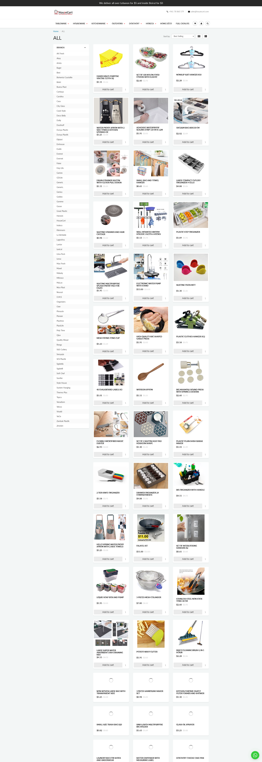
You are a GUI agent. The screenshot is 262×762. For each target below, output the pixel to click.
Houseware (79, 23)
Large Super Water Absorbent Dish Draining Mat (110, 652)
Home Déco (166, 23)
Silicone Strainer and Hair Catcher (110, 233)
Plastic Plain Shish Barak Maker (189, 442)
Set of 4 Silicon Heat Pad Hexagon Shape (149, 442)
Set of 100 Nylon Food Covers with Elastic (148, 76)
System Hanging (63, 388)
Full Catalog (182, 23)
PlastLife (60, 325)
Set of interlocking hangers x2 (186, 547)
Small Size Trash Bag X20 (109, 756)
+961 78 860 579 (176, 11)
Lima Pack (61, 254)
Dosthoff (134, 23)
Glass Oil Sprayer (185, 756)
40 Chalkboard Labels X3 (109, 389)
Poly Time (61, 330)
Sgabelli (60, 368)
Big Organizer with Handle (190, 490)
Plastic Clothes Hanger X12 (190, 336)
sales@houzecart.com (200, 11)
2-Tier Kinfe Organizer (108, 493)
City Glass (61, 106)
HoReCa (150, 23)
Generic (60, 182)
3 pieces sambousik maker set (149, 706)
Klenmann (61, 230)
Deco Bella (61, 115)
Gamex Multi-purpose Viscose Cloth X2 (108, 77)
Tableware (61, 23)
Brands (61, 47)
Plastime (60, 321)
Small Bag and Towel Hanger (147, 181)
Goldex (59, 197)
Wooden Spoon (144, 389)
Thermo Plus (62, 392)
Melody (60, 273)
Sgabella (60, 364)
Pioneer (60, 316)
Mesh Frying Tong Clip (108, 338)
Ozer (59, 306)
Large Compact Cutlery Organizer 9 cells (188, 181)
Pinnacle (60, 311)
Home (55, 31)
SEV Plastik (61, 359)
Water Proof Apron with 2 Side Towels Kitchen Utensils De (110, 130)
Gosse (59, 206)
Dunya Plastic (62, 130)
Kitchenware (98, 23)
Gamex (59, 173)
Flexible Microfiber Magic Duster (110, 442)
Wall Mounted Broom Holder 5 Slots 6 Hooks (148, 233)
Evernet (60, 158)
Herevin (60, 216)
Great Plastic (62, 211)
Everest (60, 154)
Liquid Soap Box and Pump (110, 597)
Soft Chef (61, 373)
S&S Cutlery (62, 349)
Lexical (59, 249)
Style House (62, 383)
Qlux (59, 335)
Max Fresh (61, 263)
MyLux (59, 283)
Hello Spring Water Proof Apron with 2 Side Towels (110, 545)
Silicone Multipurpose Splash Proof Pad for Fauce (108, 285)
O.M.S (59, 297)
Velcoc (59, 407)
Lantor (59, 244)
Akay (59, 58)
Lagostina (61, 240)
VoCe (59, 416)
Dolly (59, 120)
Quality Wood (62, 340)
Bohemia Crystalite (64, 77)
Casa (59, 101)
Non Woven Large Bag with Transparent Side (111, 704)
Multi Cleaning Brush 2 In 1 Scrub (190, 651)
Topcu (59, 397)
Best (58, 72)
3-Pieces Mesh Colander (148, 597)
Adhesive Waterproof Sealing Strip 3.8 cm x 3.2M (149, 128)
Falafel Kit (142, 546)
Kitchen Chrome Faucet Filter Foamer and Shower (190, 704)
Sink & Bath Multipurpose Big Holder (149, 757)
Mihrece (60, 278)
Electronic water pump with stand (148, 284)
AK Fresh (60, 53)
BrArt (59, 82)
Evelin (59, 149)
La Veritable (61, 235)
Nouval (60, 292)
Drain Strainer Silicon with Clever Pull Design (109, 181)
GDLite (59, 177)
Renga (59, 345)
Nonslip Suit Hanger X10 (188, 75)
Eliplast (59, 139)
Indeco (59, 225)
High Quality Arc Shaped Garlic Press (149, 337)
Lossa (59, 259)
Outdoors (117, 23)
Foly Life (60, 168)
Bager (59, 68)
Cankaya (60, 92)
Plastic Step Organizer (188, 232)
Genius (59, 192)
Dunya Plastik (62, 135)
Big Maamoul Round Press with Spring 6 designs (190, 390)
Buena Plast (61, 87)
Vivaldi (59, 411)
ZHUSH (60, 426)
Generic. (60, 187)
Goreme (60, 201)
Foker (59, 163)
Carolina (60, 96)
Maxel (59, 268)
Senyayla (60, 354)
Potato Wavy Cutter (146, 652)
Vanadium (61, 402)
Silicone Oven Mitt (186, 285)
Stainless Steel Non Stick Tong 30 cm (189, 600)
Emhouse (60, 144)
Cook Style (61, 111)
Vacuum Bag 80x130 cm (188, 128)
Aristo (59, 63)
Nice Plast (61, 287)
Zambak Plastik (63, 421)
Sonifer (60, 378)
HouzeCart (61, 220)
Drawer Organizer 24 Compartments (147, 494)
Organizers (61, 302)
